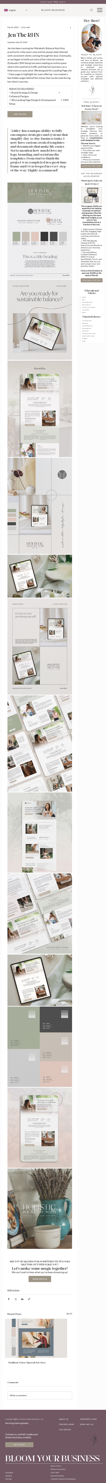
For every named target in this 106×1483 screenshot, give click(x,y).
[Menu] (100, 10)
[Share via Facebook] (8, 1299)
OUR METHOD (65, 1430)
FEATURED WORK (66, 1424)
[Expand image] (39, 231)
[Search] (91, 10)
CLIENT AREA (55, 1472)
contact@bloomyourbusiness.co (24, 1419)
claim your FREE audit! (53, 2)
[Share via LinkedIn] (22, 1299)
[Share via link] (29, 1299)
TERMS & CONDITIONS (58, 1469)
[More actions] (70, 27)
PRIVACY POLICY (56, 1466)
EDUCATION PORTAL (57, 1476)
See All (69, 1313)
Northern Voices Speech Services (27, 1362)
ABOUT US (63, 1419)
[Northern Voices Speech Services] (40, 1338)
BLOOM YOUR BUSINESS (52, 1458)
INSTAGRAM (9, 1473)
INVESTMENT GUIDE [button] (88, 1419)
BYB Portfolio (13, 1290)
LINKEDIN (8, 1476)
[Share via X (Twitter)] (15, 1299)
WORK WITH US (86, 1424)
